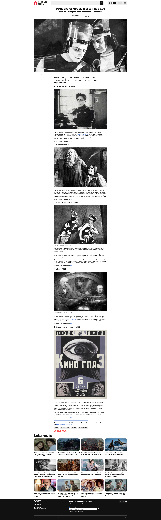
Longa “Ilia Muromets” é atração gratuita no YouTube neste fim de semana (91, 454)
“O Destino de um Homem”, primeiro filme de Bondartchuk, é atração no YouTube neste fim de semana (44, 474)
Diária (78, 507)
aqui (71, 141)
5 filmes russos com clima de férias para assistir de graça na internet (91, 473)
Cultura (87, 16)
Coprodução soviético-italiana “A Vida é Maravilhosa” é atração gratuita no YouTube (44, 454)
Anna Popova (75, 15)
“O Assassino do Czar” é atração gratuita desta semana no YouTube (115, 494)
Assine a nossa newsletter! (80, 501)
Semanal (72, 507)
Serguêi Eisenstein (72, 319)
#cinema (74, 427)
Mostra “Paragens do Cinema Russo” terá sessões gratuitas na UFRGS (68, 453)
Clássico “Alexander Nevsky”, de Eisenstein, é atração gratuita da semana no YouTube (115, 474)
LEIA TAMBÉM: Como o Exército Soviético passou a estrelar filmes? (71, 420)
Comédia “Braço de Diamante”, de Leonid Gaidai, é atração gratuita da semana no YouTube (68, 495)
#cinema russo (65, 427)
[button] (99, 2)
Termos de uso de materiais (40, 508)
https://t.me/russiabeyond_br (64, 424)
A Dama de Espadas (82, 134)
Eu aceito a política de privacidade (76, 511)
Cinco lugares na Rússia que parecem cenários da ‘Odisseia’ (114, 453)
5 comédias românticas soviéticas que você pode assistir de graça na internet (91, 495)
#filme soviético (83, 427)
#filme (56, 427)
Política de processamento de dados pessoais (40, 506)
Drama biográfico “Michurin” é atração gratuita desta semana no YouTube (67, 474)
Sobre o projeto (37, 504)
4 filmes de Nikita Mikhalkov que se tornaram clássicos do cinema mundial (44, 495)
